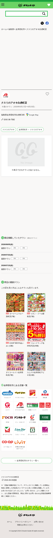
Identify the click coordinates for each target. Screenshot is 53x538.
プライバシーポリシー (23, 522)
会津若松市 (20, 29)
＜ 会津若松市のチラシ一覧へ (26, 460)
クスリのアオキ (8, 130)
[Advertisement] (26, 60)
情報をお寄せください (25, 525)
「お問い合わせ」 (30, 491)
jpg (15, 248)
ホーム (4, 29)
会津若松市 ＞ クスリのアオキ (30, 130)
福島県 (11, 29)
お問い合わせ (39, 522)
